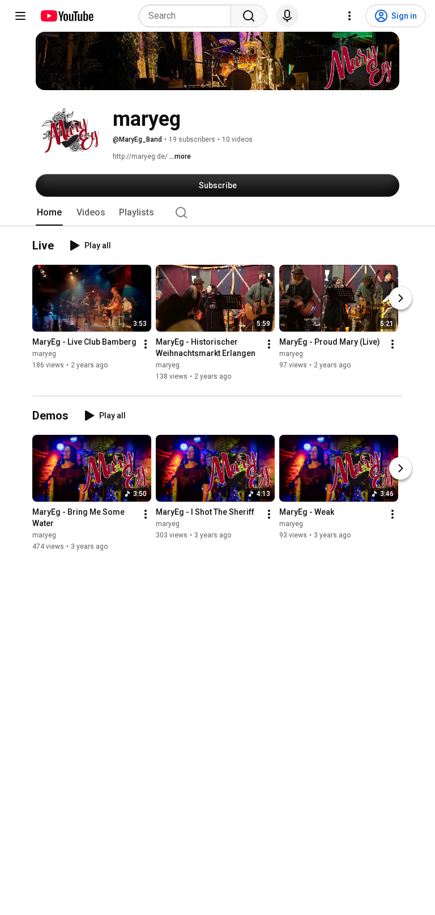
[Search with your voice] (287, 16)
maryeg (44, 354)
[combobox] (188, 16)
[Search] (249, 16)
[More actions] (145, 344)
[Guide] (20, 16)
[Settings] (349, 16)
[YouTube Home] (66, 16)
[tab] (49, 212)
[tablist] (217, 212)
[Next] (400, 298)
